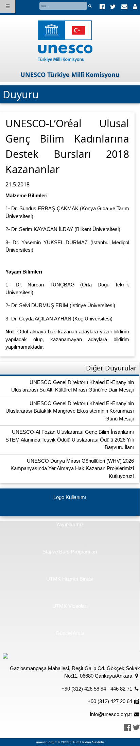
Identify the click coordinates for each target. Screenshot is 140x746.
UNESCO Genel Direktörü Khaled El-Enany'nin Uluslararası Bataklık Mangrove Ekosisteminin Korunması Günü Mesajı (69, 410)
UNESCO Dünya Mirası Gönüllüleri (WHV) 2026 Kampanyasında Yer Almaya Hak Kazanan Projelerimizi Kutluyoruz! (72, 468)
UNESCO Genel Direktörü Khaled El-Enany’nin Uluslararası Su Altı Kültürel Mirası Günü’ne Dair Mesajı (72, 386)
